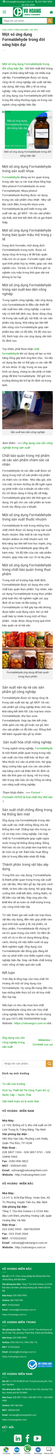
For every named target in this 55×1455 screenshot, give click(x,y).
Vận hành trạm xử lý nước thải (20, 1101)
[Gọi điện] (27, 1449)
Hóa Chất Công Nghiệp (15, 30)
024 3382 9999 (44, 1)
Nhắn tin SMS (48, 1453)
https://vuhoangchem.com (14, 1420)
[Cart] (51, 12)
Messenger (38, 1453)
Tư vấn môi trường (13, 1084)
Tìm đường (6, 1453)
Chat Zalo (16, 1453)
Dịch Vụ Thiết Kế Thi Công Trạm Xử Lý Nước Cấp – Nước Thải (25, 1093)
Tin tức (33, 30)
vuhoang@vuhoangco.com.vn (19, 1)
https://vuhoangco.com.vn (14, 1314)
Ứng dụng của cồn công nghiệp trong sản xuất (13, 1042)
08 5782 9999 (28, 5)
